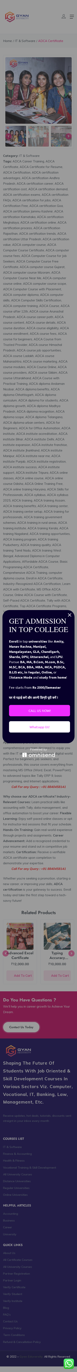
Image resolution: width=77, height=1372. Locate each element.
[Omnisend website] (38, 752)
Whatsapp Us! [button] (39, 727)
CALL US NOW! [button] (40, 710)
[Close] (70, 615)
